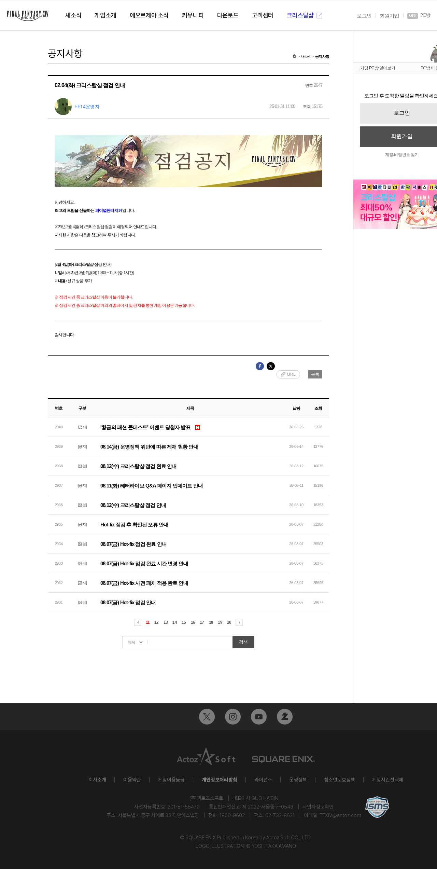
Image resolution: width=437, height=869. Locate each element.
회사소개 (97, 780)
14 (174, 622)
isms (377, 807)
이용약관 (132, 780)
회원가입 (389, 15)
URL (291, 374)
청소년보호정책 (339, 780)
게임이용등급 (171, 780)
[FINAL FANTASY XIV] (27, 16)
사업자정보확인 (318, 807)
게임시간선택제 (387, 780)
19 (220, 622)
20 (229, 622)
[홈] (294, 56)
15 (184, 622)
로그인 (364, 15)
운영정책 (298, 780)
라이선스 (263, 780)
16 (193, 622)
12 (156, 622)
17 (202, 622)
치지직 (285, 717)
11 (148, 622)
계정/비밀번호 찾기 (402, 154)
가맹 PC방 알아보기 (377, 68)
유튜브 (259, 717)
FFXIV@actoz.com (340, 815)
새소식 (306, 56)
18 (211, 622)
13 (166, 622)
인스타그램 (233, 717)
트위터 (207, 717)
